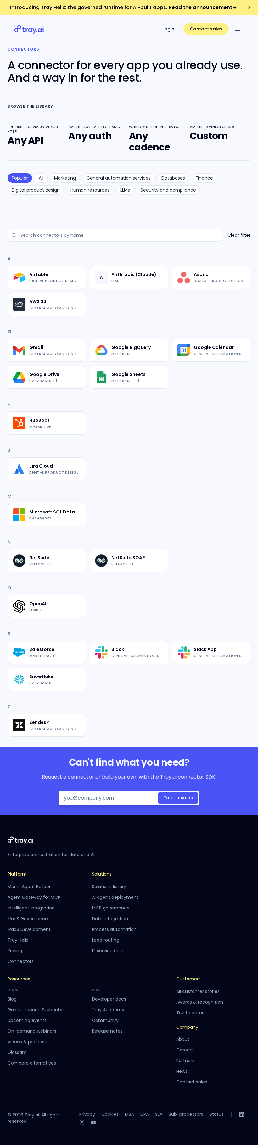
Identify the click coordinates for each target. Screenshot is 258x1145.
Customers (188, 979)
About (182, 1039)
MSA (129, 1114)
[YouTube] (93, 1122)
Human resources (89, 190)
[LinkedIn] (241, 1114)
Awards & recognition (199, 1002)
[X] (81, 1122)
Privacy (87, 1114)
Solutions (102, 874)
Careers (185, 1050)
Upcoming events (27, 1020)
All (41, 178)
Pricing (15, 950)
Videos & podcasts (28, 1042)
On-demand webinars (32, 1031)
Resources (19, 979)
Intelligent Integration (31, 908)
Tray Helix (18, 940)
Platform (17, 874)
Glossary (17, 1052)
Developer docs (109, 999)
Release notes (107, 1031)
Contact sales (206, 29)
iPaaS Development (29, 929)
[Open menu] (237, 29)
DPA (144, 1114)
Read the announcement (203, 7)
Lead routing (105, 940)
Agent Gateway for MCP (34, 897)
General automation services (119, 178)
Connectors (21, 961)
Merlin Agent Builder (29, 886)
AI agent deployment (115, 897)
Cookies (110, 1114)
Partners (185, 1060)
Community (105, 1020)
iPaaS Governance (28, 918)
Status (217, 1114)
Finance (204, 178)
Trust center (190, 1013)
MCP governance (111, 908)
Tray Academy (108, 1010)
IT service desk (108, 950)
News (182, 1071)
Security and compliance (168, 190)
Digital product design (36, 190)
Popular (20, 178)
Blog (12, 999)
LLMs (125, 190)
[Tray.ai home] (29, 29)
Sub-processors (186, 1114)
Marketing (65, 178)
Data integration (110, 918)
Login (168, 29)
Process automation (114, 929)
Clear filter (238, 235)
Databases (173, 178)
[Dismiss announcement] (249, 7)
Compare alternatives (32, 1063)
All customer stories (198, 991)
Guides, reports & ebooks (35, 1010)
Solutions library (109, 886)
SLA (158, 1114)
